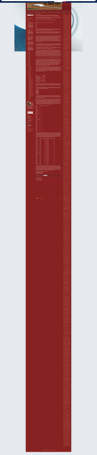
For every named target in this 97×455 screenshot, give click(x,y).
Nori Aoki (69, 318)
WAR (68, 429)
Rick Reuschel (66, 358)
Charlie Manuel (67, 124)
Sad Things (65, 371)
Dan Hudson (68, 146)
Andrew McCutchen (65, 72)
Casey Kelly (67, 121)
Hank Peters (67, 202)
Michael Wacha (65, 296)
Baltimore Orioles (65, 84)
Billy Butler (64, 97)
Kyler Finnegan (65, 266)
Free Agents (69, 185)
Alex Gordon (65, 65)
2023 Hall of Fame (68, 44)
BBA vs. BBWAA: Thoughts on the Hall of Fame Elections (30, 89)
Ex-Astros (68, 176)
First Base (64, 181)
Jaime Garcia (68, 220)
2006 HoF (69, 15)
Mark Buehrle (65, 282)
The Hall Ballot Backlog (66, 400)
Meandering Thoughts (67, 290)
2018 (28, 60)
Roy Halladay (64, 365)
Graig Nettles (64, 196)
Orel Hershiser (65, 323)
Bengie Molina (64, 92)
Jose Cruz (67, 248)
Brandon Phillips (68, 104)
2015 (28, 63)
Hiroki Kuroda (67, 205)
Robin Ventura (67, 360)
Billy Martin (67, 97)
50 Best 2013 (65, 53)
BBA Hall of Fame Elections (30, 97)
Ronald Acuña (65, 364)
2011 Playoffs (67, 17)
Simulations (68, 384)
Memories (68, 291)
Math (63, 286)
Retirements (66, 357)
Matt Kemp (69, 288)
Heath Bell (67, 204)
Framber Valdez (67, 182)
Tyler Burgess (67, 419)
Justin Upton (64, 255)
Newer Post (37, 197)
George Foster (67, 192)
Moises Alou (64, 307)
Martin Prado (67, 284)
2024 (28, 55)
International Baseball (66, 215)
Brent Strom (67, 106)
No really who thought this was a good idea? (66, 316)
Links (66, 271)
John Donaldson (65, 239)
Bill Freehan (66, 96)
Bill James (69, 96)
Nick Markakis (68, 314)
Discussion (68, 158)
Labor (68, 266)
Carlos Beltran (65, 118)
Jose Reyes (64, 250)
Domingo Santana (65, 160)
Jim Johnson (68, 232)
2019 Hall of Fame (65, 37)
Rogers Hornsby (66, 362)
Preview (64, 344)
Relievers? (64, 352)
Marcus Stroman (67, 281)
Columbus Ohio (67, 137)
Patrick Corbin (68, 331)
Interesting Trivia (67, 214)
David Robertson (67, 153)
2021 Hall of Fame (65, 41)
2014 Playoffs (67, 28)
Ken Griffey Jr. (64, 259)
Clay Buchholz (65, 131)
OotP (64, 322)
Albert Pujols (64, 63)
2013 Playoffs (68, 24)
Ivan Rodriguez (66, 216)
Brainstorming (64, 104)
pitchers (53, 37)
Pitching (68, 338)
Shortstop (67, 383)
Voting (69, 427)
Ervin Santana (67, 175)
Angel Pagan (67, 74)
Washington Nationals (65, 430)
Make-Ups (68, 277)
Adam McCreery (67, 58)
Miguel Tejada (67, 298)
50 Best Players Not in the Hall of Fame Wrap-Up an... (30, 85)
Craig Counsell (65, 142)
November (29, 67)
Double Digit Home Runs (65, 162)
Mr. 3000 (66, 309)
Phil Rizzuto (67, 336)
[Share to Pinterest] (46, 175)
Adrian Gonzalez (65, 60)
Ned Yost (68, 311)
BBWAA (64, 90)
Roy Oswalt (68, 365)
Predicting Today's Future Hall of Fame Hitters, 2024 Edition (30, 36)
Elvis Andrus (68, 171)
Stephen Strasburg (66, 391)
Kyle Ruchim (68, 265)
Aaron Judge (68, 55)
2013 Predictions (65, 25)
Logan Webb (65, 272)
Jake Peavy (65, 222)
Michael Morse (67, 295)
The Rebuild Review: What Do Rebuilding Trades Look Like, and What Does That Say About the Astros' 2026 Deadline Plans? (31, 23)
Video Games (68, 425)
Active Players (68, 56)
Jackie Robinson (67, 218)
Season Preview (67, 378)
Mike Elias (64, 299)
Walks (63, 428)
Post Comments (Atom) (41, 198)
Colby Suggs (66, 135)
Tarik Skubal (66, 396)
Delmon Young (67, 155)
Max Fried (64, 289)
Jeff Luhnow (68, 229)
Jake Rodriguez (68, 222)
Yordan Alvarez (64, 441)
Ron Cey (69, 362)
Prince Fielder (67, 344)
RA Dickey (67, 346)
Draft (69, 162)
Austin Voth (68, 80)
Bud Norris (64, 113)
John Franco (65, 240)
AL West (67, 62)
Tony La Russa (65, 410)
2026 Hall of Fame (68, 49)
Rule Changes (66, 366)
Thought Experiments (65, 403)
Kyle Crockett (68, 264)
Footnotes (64, 182)
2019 (28, 59)
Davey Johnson (65, 151)
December (29, 66)
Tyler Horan (68, 420)
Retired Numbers (65, 355)
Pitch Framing (67, 337)
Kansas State (64, 257)
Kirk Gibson (65, 263)
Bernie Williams (68, 92)
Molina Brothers (67, 307)
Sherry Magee (68, 382)
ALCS (68, 63)
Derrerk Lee (64, 156)
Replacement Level (68, 352)
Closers (67, 133)
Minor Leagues (67, 306)
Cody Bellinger (67, 134)
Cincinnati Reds (66, 130)
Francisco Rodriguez (68, 183)
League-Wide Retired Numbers (66, 270)
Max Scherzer (68, 289)
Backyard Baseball (68, 81)
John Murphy (68, 240)
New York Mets (66, 313)
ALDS (64, 64)
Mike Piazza (67, 302)
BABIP (64, 81)
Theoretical (67, 402)
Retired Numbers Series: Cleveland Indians (30, 94)
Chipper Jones (65, 128)
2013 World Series (67, 26)
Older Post (60, 197)
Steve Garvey (65, 392)
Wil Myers (67, 432)
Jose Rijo (67, 250)
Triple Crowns (66, 418)
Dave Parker (67, 150)
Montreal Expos (67, 308)
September (29, 69)
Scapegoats (68, 375)
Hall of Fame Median (66, 199)
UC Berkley (64, 421)
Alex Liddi (68, 65)
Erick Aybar (64, 175)
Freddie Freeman (65, 185)
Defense (64, 155)
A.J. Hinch (69, 54)
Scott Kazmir (68, 376)
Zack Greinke (67, 444)
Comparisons (64, 138)
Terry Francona (65, 398)
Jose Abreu (69, 247)
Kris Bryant (64, 264)
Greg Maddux (68, 196)
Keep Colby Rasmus (66, 258)
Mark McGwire (66, 283)
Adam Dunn (69, 57)
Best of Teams (67, 94)
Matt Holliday (65, 288)
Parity (66, 330)
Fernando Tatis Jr (65, 180)
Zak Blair (67, 445)
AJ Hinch (69, 60)
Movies (64, 309)
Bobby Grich (68, 101)
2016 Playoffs (67, 32)
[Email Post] (42, 175)
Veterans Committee (65, 424)
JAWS (64, 227)
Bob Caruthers (67, 99)
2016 (28, 62)
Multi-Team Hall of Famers (30, 77)
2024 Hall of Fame (65, 46)
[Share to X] (45, 175)
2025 (28, 54)
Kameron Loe (68, 256)
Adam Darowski (65, 57)
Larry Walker (68, 268)
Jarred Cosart (68, 224)
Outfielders (69, 329)
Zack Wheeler (64, 445)
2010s (68, 16)
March (29, 74)
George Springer (65, 193)
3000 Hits (67, 51)
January (29, 76)
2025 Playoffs (67, 48)
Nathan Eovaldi (65, 311)
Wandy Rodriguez (65, 429)
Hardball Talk (68, 203)
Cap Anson (66, 117)
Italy (63, 216)
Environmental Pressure (66, 173)
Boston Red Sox (65, 102)
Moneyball (64, 308)
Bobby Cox (65, 101)
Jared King (64, 223)
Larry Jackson (48, 51)
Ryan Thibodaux (67, 369)
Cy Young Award (65, 144)
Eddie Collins (65, 168)
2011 (28, 99)
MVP (68, 309)
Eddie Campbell (68, 167)
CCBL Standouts (65, 123)
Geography (64, 192)
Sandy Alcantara (64, 374)
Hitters (64, 206)
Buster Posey (65, 115)
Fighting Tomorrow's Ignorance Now (30, 80)
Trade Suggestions (66, 414)
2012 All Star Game (65, 19)
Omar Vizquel (68, 321)
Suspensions (64, 395)
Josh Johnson (64, 252)
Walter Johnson (67, 428)
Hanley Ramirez (64, 203)
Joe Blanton (68, 234)
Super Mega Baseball (66, 394)
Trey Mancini (66, 417)
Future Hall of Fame (67, 187)
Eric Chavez (64, 174)
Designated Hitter (68, 156)
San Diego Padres (68, 373)
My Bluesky (29, 19)
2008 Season (65, 16)
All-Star (66, 67)
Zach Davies (67, 443)
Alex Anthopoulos (67, 64)
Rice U (64, 358)
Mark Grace (69, 282)
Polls (64, 341)
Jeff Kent (64, 229)
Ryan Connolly (64, 367)
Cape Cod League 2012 (30, 131)
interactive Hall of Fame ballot (39, 68)
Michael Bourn (65, 293)
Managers (64, 278)
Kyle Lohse (64, 265)
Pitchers (64, 338)
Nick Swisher (65, 315)
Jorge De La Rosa (68, 246)
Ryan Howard (68, 367)
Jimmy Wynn (64, 234)
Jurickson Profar (65, 254)
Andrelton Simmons (65, 71)
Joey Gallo (67, 238)
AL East (67, 61)
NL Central (69, 315)
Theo (32, 102)
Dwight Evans (67, 165)
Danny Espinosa (68, 148)
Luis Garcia (67, 275)
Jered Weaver (66, 231)
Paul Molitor (67, 332)
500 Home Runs (65, 54)
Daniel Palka (64, 148)
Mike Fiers (67, 299)
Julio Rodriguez (65, 253)
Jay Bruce (67, 227)
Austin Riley (64, 80)
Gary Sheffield (65, 191)
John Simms (67, 241)
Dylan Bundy (68, 166)
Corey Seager (67, 141)
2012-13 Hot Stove (65, 23)
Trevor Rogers (68, 416)
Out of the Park (67, 325)
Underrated (67, 421)
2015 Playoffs (68, 30)
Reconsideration (66, 351)
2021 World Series (65, 42)
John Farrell (69, 239)
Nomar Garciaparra (65, 318)
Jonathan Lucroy (65, 245)
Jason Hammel (65, 225)
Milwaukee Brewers (65, 304)
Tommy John (65, 409)
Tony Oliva (65, 411)
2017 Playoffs (67, 33)
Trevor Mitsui (65, 416)
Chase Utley (64, 126)
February (29, 75)
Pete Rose (68, 334)
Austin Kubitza (67, 79)
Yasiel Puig (66, 440)
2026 (28, 53)
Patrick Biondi (65, 331)
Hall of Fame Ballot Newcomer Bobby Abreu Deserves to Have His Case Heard (31, 30)
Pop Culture (67, 341)
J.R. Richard (67, 217)
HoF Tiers (67, 206)
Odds (66, 320)
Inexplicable (69, 213)
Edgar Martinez (65, 169)
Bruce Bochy (65, 110)
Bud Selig (67, 113)
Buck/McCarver (68, 112)
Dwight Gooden (64, 166)
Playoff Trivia (67, 340)
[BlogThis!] (44, 175)
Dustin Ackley (65, 164)
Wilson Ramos (67, 434)
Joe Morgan (67, 236)
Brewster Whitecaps (67, 108)
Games (66, 189)
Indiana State (65, 213)
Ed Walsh (65, 167)
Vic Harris (64, 425)
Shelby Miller (64, 382)
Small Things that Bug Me (66, 385)
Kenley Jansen (68, 259)
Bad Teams (66, 83)
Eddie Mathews (68, 168)
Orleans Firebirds (67, 324)
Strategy (67, 393)
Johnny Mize (67, 243)
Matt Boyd (69, 286)
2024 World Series (65, 47)
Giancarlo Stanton (65, 194)
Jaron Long (64, 224)
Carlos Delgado (67, 119)
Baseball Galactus (68, 87)
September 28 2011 (65, 380)
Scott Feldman (64, 376)
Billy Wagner (67, 98)
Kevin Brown (67, 261)
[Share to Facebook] (46, 175)
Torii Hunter (68, 411)
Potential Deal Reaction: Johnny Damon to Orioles (30, 83)
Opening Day (67, 322)
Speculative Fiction (65, 387)
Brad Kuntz (67, 103)
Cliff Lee (65, 133)
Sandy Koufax (68, 374)
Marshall (64, 284)
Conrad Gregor (64, 139)
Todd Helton (65, 407)
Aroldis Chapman (67, 78)
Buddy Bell (68, 114)
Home (48, 197)
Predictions (65, 343)
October (29, 68)
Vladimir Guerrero (67, 426)
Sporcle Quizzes (29, 130)
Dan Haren (65, 146)
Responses (65, 353)
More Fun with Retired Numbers (30, 79)
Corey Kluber (68, 140)
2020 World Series (67, 40)
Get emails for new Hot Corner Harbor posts (30, 18)
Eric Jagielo (68, 174)
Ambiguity (68, 69)
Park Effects (69, 330)
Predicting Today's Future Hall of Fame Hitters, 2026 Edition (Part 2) (30, 46)
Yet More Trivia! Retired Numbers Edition (30, 81)
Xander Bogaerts (65, 438)
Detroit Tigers (65, 157)
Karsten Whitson (68, 257)
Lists (69, 271)
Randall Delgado (65, 347)
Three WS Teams (65, 404)
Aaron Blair (65, 55)
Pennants (64, 334)
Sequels (69, 380)
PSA (67, 345)
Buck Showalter (64, 112)
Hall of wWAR (40, 60)
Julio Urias (69, 253)
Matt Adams (66, 286)
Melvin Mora (64, 291)
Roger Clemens (68, 361)
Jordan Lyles (64, 246)
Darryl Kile (67, 149)
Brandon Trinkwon (65, 105)
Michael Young (67, 297)
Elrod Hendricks (64, 171)
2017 (28, 61)
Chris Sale (68, 129)
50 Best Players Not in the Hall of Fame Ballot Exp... (30, 87)
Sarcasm (65, 375)
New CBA (69, 312)
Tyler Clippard (64, 420)
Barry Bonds (65, 85)
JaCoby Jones (64, 220)
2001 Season (65, 15)
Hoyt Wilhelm (68, 209)
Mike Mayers (67, 300)
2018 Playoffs (67, 35)
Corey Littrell (64, 141)
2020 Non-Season (68, 39)
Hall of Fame (67, 197)
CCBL (67, 122)
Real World (67, 349)
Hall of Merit (68, 201)
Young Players (68, 441)
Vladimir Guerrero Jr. (65, 427)
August (29, 70)
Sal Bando (68, 371)
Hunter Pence (64, 211)
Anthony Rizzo (67, 76)
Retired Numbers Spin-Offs (67, 356)
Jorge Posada (65, 247)
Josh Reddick (68, 252)
